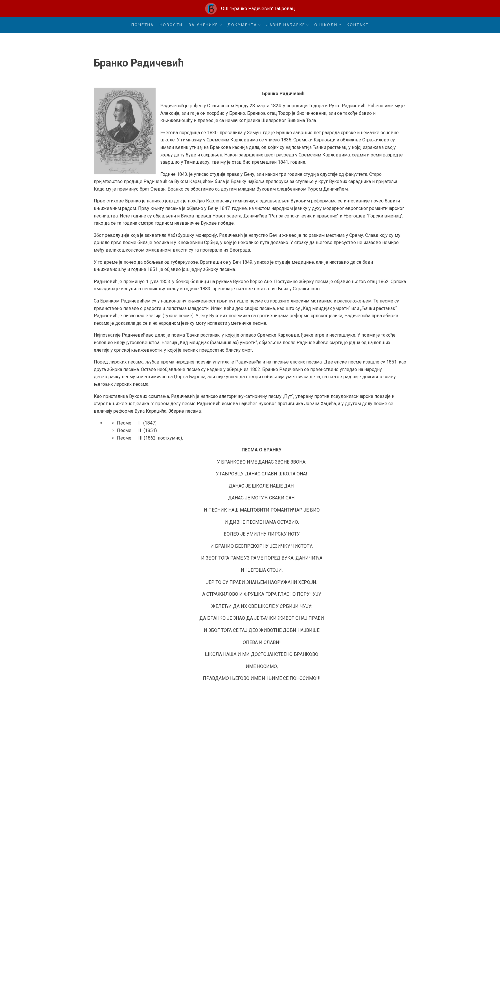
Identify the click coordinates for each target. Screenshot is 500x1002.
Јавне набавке (285, 24)
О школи (325, 24)
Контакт (358, 24)
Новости (171, 24)
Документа (242, 24)
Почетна (142, 24)
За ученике (203, 24)
